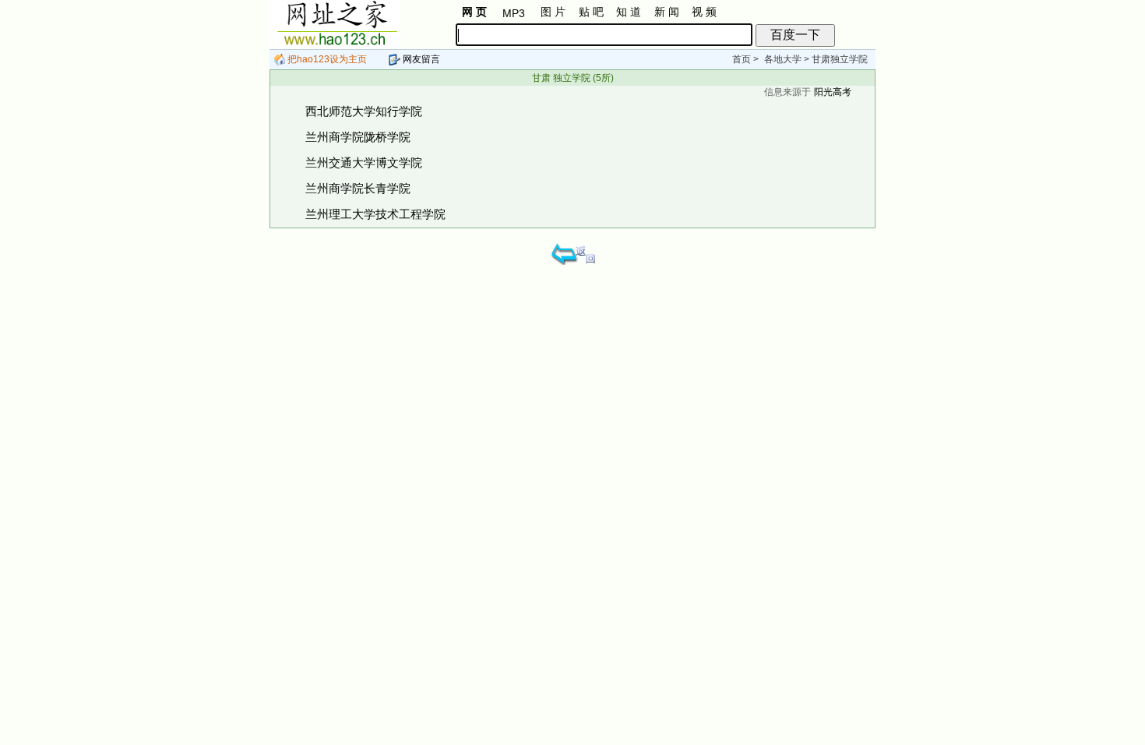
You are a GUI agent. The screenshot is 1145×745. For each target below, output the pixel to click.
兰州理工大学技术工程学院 (375, 214)
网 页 (474, 11)
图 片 (553, 11)
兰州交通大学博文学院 (363, 162)
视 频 (704, 11)
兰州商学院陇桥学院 (357, 136)
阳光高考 (832, 92)
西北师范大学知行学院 (363, 111)
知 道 (628, 11)
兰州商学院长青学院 (357, 188)
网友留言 (420, 59)
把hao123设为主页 (326, 59)
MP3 (513, 13)
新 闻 (666, 11)
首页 (741, 59)
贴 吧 (591, 11)
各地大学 (783, 59)
